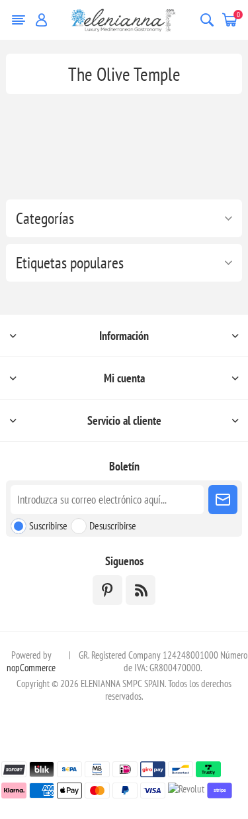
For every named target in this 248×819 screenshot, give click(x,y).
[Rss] (140, 590)
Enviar (222, 499)
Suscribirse (48, 525)
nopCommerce (31, 667)
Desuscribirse (112, 525)
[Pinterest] (107, 590)
